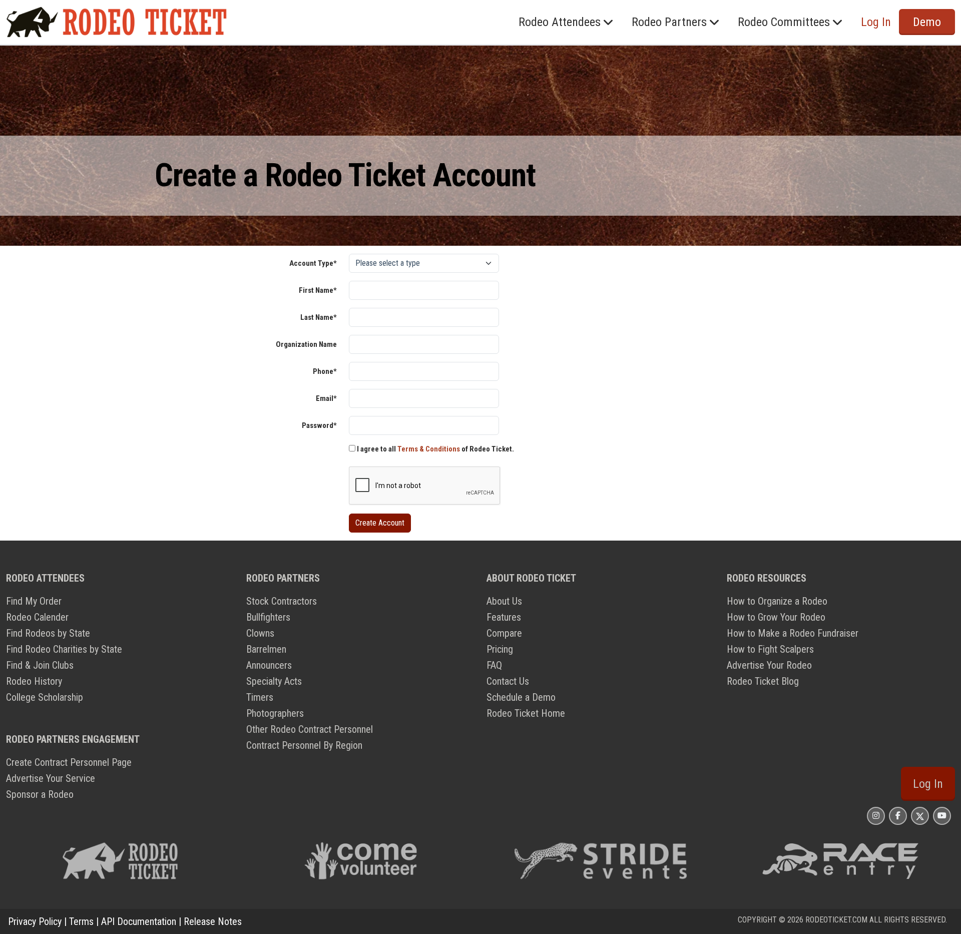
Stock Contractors (281, 601)
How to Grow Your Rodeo (776, 617)
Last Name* (318, 317)
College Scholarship (44, 697)
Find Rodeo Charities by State (64, 649)
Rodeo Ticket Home (526, 713)
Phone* (325, 371)
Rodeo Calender (37, 617)
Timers (259, 697)
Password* (319, 425)
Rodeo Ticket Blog (763, 681)
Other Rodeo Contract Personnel (309, 729)
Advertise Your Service (50, 778)
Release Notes (213, 921)
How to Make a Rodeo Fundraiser (792, 633)
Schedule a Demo (521, 697)
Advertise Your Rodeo (769, 665)
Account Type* (313, 263)
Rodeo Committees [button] (784, 22)
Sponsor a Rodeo (40, 794)
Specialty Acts (274, 681)
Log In (928, 784)
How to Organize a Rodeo (777, 601)
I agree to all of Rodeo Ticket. (434, 448)
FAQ (494, 665)
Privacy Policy (35, 921)
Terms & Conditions (428, 448)
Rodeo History (34, 681)
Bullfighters (268, 617)
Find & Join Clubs (40, 665)
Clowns (260, 633)
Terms (81, 921)
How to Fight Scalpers (770, 649)
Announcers (269, 665)
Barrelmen (266, 649)
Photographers (275, 713)
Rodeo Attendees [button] (560, 22)
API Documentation (138, 921)
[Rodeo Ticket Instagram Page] (876, 815)
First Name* (318, 290)
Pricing (500, 649)
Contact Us (508, 681)
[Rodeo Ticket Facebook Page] (898, 815)
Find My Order (34, 601)
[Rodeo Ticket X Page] (920, 815)
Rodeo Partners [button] (669, 22)
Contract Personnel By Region (304, 745)
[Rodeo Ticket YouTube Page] (942, 815)
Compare (504, 633)
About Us (504, 601)
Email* (326, 398)
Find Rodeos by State (48, 633)
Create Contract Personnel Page (69, 762)
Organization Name (306, 344)
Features (504, 617)
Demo (927, 22)
